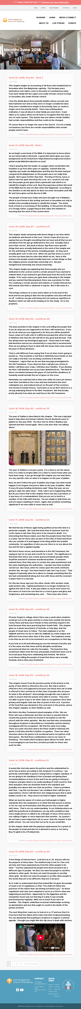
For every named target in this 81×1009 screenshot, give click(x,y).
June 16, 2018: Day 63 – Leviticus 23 (29, 609)
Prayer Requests (54, 8)
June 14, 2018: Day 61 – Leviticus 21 (29, 760)
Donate (72, 23)
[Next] (21, 963)
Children (50, 987)
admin (70, 134)
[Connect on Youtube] (22, 990)
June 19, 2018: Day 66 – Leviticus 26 (29, 318)
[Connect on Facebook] (18, 990)
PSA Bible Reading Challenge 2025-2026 (40, 134)
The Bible (56, 987)
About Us (43, 23)
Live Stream (58, 23)
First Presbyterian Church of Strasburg (13, 20)
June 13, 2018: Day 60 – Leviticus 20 (29, 851)
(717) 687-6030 (38, 982)
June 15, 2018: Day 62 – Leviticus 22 (29, 675)
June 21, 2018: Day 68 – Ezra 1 (25, 145)
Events (43, 8)
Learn (52, 17)
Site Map (56, 996)
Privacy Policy (59, 1006)
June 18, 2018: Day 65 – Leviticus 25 (29, 408)
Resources (57, 989)
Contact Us (66, 8)
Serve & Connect (67, 17)
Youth (50, 989)
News (35, 8)
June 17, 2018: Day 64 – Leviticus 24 (29, 519)
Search (75, 8)
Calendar (56, 984)
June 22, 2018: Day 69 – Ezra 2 (26, 77)
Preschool (51, 991)
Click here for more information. (55, 2)
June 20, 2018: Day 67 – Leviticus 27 (29, 226)
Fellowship (51, 994)
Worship (40, 17)
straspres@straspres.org (41, 984)
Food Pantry (56, 992)
